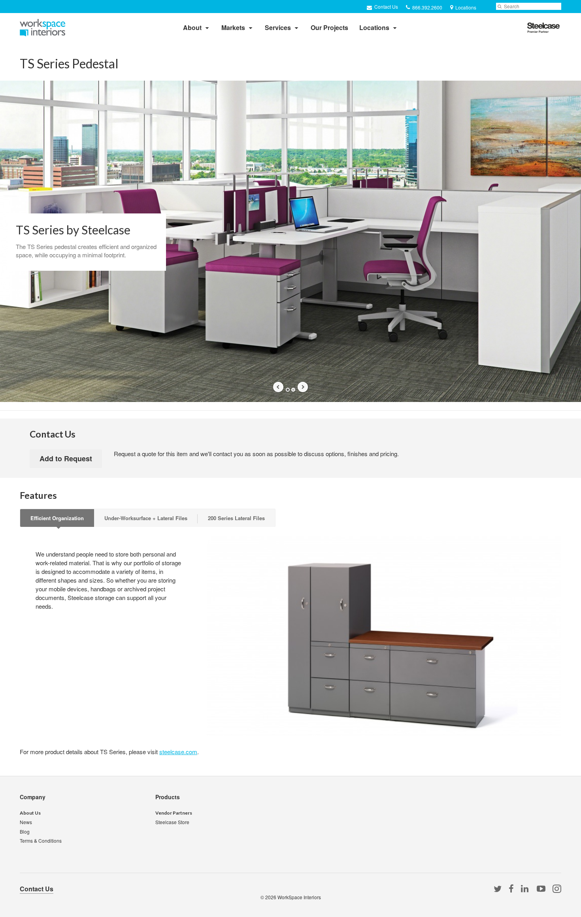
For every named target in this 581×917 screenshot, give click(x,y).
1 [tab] (288, 390)
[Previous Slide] (278, 387)
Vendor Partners (173, 813)
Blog (25, 831)
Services (278, 27)
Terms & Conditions (41, 840)
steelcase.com (178, 751)
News (26, 822)
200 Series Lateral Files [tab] (236, 518)
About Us (30, 813)
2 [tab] (293, 390)
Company (32, 797)
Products (167, 797)
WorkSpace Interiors (299, 897)
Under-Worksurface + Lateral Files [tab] (145, 518)
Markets (233, 27)
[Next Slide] (303, 387)
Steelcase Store (172, 822)
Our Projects (329, 27)
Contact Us (385, 6)
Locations (374, 27)
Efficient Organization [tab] (57, 518)
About (192, 27)
